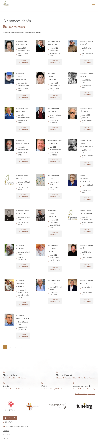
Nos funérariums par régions (85, 394)
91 (21, 347)
